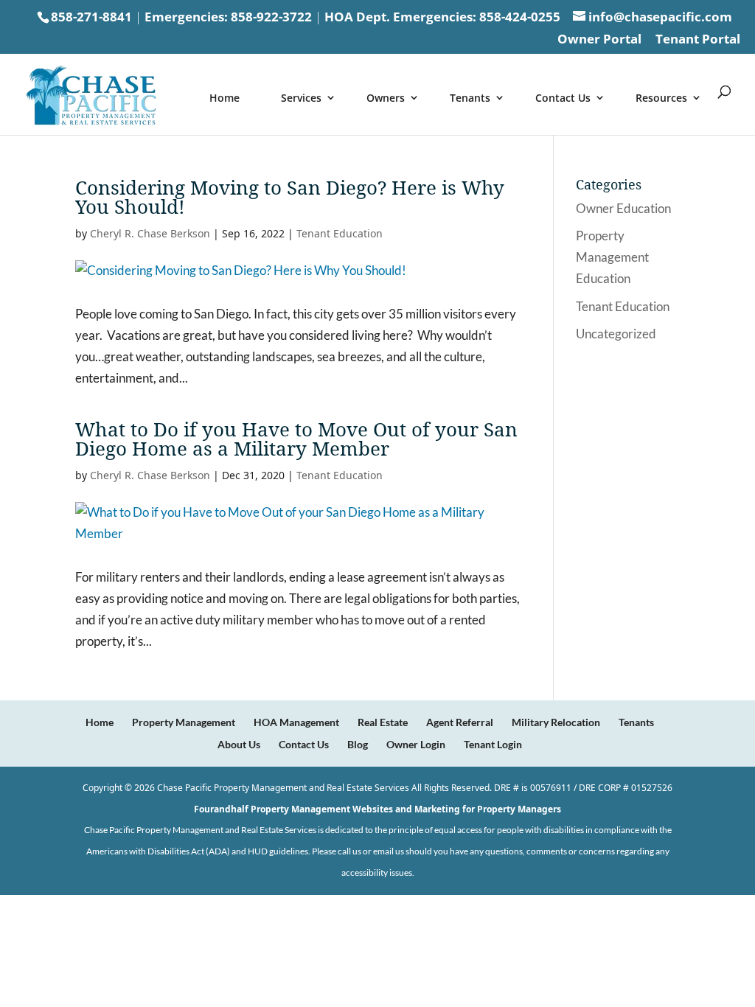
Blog (357, 744)
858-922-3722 (271, 16)
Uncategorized (616, 333)
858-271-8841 (91, 16)
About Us (239, 744)
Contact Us (563, 98)
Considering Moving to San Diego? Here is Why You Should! (289, 197)
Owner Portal (599, 39)
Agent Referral (459, 722)
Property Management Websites (322, 809)
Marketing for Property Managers (487, 809)
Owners (385, 98)
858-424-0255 (519, 16)
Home (224, 98)
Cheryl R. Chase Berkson (150, 233)
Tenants (470, 98)
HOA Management (296, 722)
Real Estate (383, 722)
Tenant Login (493, 744)
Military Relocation (556, 722)
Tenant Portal (697, 39)
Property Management (183, 722)
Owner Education (623, 208)
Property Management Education (612, 257)
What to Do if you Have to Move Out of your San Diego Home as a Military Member (296, 438)
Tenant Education (339, 233)
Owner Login (415, 744)
